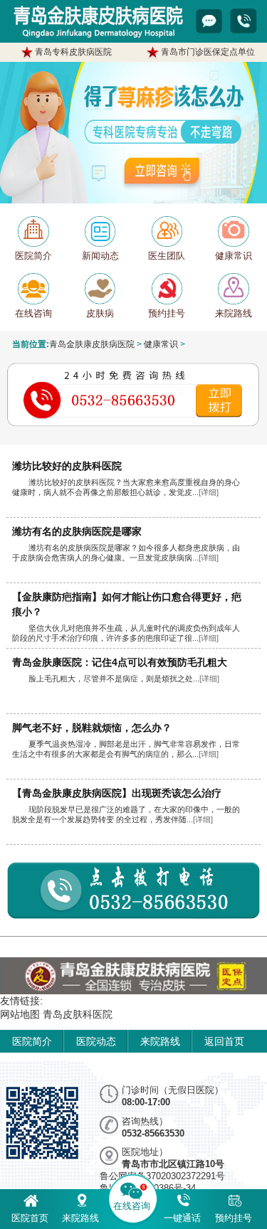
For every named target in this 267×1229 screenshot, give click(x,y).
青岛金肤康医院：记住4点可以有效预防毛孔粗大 (119, 662)
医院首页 (29, 1218)
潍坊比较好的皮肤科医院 (67, 466)
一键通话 (182, 1218)
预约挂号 (233, 1218)
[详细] (209, 492)
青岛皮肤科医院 (77, 1014)
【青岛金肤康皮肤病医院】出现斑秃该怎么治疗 (116, 793)
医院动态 (96, 1041)
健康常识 (161, 344)
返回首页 (224, 1041)
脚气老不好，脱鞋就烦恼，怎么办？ (92, 727)
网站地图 (20, 1014)
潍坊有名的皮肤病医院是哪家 (77, 531)
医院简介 (32, 1041)
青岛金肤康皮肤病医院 (92, 344)
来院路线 (160, 1041)
